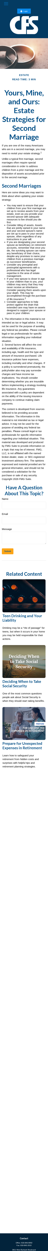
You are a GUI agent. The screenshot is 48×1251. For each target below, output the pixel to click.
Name (5, 499)
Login (25, 11)
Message (7, 529)
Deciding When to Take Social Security (21, 683)
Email (5, 514)
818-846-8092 (26, 1243)
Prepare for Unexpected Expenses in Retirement (22, 745)
